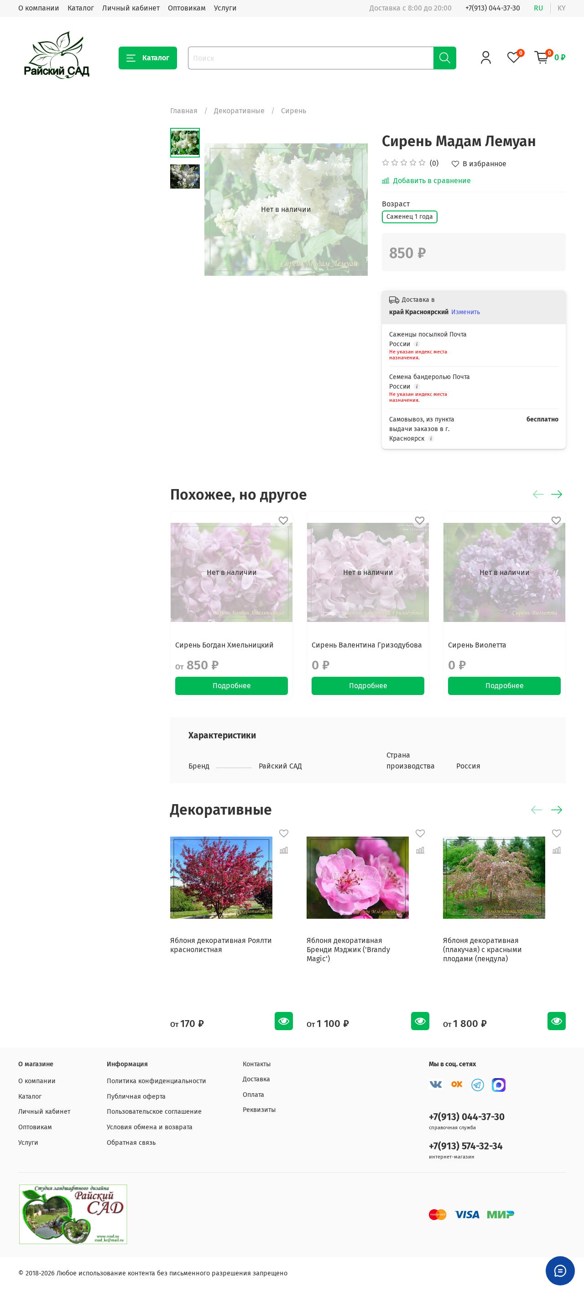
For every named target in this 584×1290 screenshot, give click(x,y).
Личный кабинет (131, 8)
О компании (38, 8)
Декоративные (239, 110)
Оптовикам (187, 8)
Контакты (257, 1064)
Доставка (256, 1079)
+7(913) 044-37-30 (492, 8)
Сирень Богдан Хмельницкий (224, 645)
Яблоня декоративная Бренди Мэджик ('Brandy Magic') (348, 949)
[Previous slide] (223, 210)
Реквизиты (259, 1110)
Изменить (465, 312)
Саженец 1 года (409, 217)
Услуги (225, 8)
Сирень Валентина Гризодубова (367, 645)
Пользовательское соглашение (154, 1112)
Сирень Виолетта (477, 645)
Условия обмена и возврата (150, 1127)
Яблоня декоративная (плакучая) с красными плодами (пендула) (482, 949)
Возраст (396, 204)
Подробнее (232, 685)
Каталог (81, 8)
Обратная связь (131, 1143)
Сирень (293, 110)
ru (538, 8)
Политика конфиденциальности (156, 1081)
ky (562, 8)
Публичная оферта (136, 1096)
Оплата (253, 1095)
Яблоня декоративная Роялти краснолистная (221, 945)
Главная (184, 110)
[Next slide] (350, 210)
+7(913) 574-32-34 (466, 1146)
